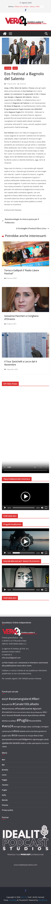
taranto (16, 743)
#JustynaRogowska (36, 712)
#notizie (24, 715)
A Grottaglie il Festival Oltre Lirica (31, 228)
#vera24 (7, 726)
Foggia (4, 780)
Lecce (15, 68)
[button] (25, 496)
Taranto (5, 785)
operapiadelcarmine (10, 739)
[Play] (5, 507)
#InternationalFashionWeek (21, 712)
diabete (23, 731)
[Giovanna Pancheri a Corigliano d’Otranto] (25, 288)
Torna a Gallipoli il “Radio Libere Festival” (21, 272)
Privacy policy (7, 810)
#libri (45, 712)
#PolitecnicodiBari (9, 721)
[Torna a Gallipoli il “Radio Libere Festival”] (25, 243)
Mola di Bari (38, 735)
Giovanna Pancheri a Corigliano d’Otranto (21, 317)
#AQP (5, 699)
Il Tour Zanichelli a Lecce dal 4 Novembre (20, 363)
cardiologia (36, 726)
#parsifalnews (33, 715)
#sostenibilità (35, 720)
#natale (17, 715)
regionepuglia (37, 739)
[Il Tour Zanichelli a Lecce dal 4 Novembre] (25, 334)
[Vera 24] (5, 33)
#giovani (37, 708)
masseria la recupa (25, 735)
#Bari (35, 699)
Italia (4, 795)
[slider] (24, 507)
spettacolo (7, 743)
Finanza (5, 805)
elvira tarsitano (32, 731)
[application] (25, 496)
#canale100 (7, 704)
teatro (23, 743)
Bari (3, 759)
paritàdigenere (25, 739)
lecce (15, 735)
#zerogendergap (20, 726)
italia (9, 735)
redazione (22, 84)
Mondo (5, 800)
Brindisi (5, 770)
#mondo (10, 715)
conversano (6, 731)
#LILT (4, 715)
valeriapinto (36, 743)
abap (29, 726)
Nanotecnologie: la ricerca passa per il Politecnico (22, 221)
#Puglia (23, 720)
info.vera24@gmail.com (11, 658)
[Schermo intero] (46, 507)
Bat (3, 765)
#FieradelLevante (23, 708)
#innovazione (7, 712)
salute (46, 739)
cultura (15, 731)
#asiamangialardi (20, 699)
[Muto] (42, 507)
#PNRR (42, 715)
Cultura (7, 68)
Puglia (4, 790)
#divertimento (8, 708)
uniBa (29, 743)
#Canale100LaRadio (26, 704)
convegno (45, 726)
